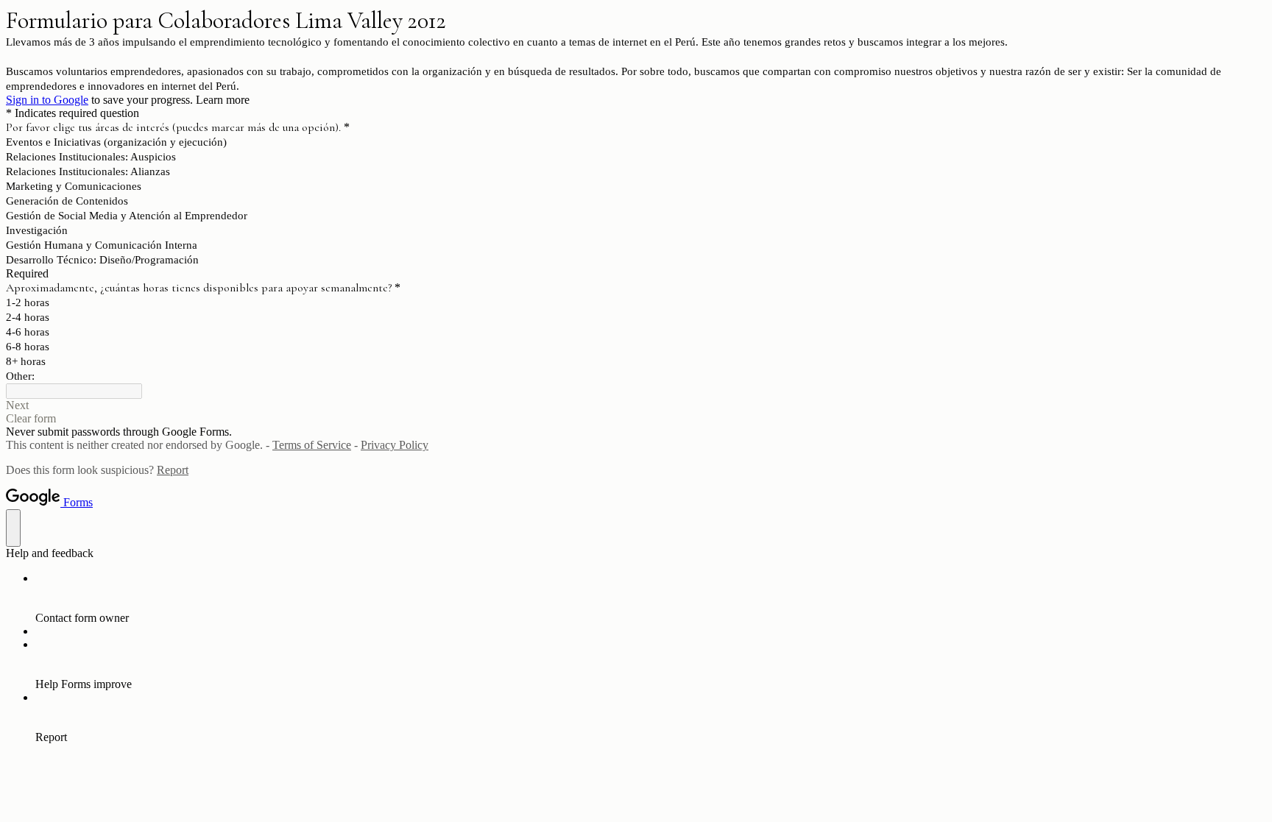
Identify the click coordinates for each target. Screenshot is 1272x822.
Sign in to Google (47, 99)
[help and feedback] (13, 528)
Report (172, 470)
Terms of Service (311, 445)
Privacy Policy (394, 445)
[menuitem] (650, 598)
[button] (636, 405)
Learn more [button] (223, 99)
